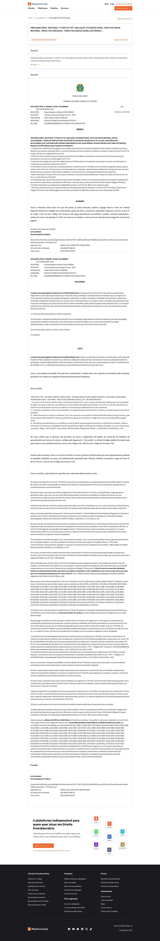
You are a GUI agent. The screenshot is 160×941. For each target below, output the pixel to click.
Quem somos (106, 897)
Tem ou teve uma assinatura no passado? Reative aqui (50, 851)
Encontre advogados (72, 904)
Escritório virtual (70, 894)
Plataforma (42, 8)
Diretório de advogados (73, 890)
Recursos (65, 8)
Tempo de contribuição (36, 894)
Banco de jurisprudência (73, 886)
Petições (54, 8)
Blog (106, 4)
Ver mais (33, 64)
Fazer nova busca (123, 19)
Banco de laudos (70, 883)
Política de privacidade (109, 911)
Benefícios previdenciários (110, 879)
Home (30, 18)
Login (112, 4)
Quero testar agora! (42, 845)
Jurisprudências (40, 18)
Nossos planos (122, 8)
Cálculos (31, 8)
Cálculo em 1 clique (35, 879)
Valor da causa (33, 890)
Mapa (103, 904)
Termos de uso (106, 908)
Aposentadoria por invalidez (38, 901)
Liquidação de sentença (36, 886)
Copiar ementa (119, 40)
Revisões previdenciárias (110, 883)
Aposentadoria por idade (37, 905)
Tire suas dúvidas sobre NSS (74, 908)
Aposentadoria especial (36, 897)
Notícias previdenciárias (73, 911)
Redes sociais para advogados (75, 879)
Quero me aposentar (124, 4)
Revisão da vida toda (35, 883)
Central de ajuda (107, 900)
